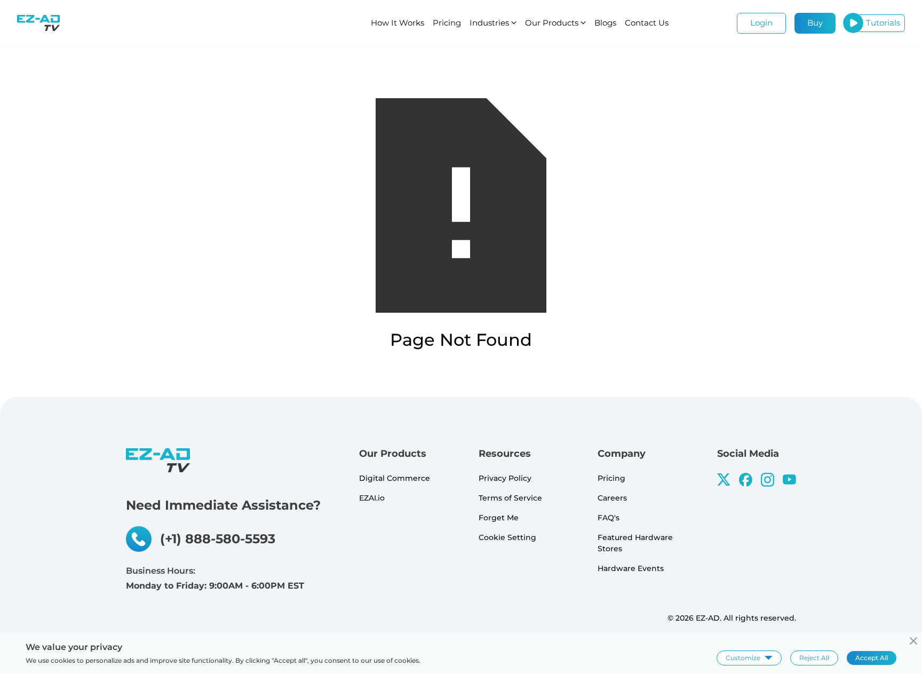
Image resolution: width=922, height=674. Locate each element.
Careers (612, 498)
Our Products (551, 23)
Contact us (647, 23)
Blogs (605, 23)
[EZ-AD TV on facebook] (745, 480)
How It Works (397, 23)
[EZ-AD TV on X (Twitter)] (723, 479)
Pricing (447, 23)
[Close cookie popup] (913, 641)
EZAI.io (372, 498)
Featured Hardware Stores (635, 543)
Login (761, 23)
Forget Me (499, 517)
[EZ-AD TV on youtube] (789, 479)
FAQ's (608, 517)
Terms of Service (510, 498)
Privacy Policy (505, 478)
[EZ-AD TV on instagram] (767, 480)
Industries (489, 23)
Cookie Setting (507, 537)
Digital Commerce (394, 478)
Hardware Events (631, 568)
